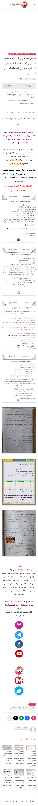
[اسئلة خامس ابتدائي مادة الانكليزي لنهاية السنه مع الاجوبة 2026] (19, 747)
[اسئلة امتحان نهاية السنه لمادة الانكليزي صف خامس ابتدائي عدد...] (31, 772)
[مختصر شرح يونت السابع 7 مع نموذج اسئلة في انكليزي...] (7, 747)
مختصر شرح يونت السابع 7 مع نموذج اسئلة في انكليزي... (7, 758)
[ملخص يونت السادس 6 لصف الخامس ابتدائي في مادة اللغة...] (7, 772)
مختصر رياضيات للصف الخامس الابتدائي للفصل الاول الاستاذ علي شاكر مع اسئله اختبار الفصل (19, 94)
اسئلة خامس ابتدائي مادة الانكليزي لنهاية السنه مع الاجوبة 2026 (19, 758)
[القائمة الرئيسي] (34, 4)
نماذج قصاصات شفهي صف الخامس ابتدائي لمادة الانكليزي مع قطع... (31, 760)
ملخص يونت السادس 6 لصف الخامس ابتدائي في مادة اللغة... (7, 783)
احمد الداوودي (28, 79)
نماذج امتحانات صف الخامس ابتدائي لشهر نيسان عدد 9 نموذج (19, 783)
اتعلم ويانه (8, 149)
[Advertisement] (19, 32)
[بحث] (3, 4)
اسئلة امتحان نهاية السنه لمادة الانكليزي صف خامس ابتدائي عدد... (31, 783)
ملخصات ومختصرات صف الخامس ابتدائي (22, 54)
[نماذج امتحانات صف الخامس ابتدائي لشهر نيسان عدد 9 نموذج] (19, 772)
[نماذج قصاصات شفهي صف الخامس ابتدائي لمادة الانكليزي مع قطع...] (31, 747)
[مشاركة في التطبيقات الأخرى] (9, 718)
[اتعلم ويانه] (19, 4)
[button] (27, 718)
